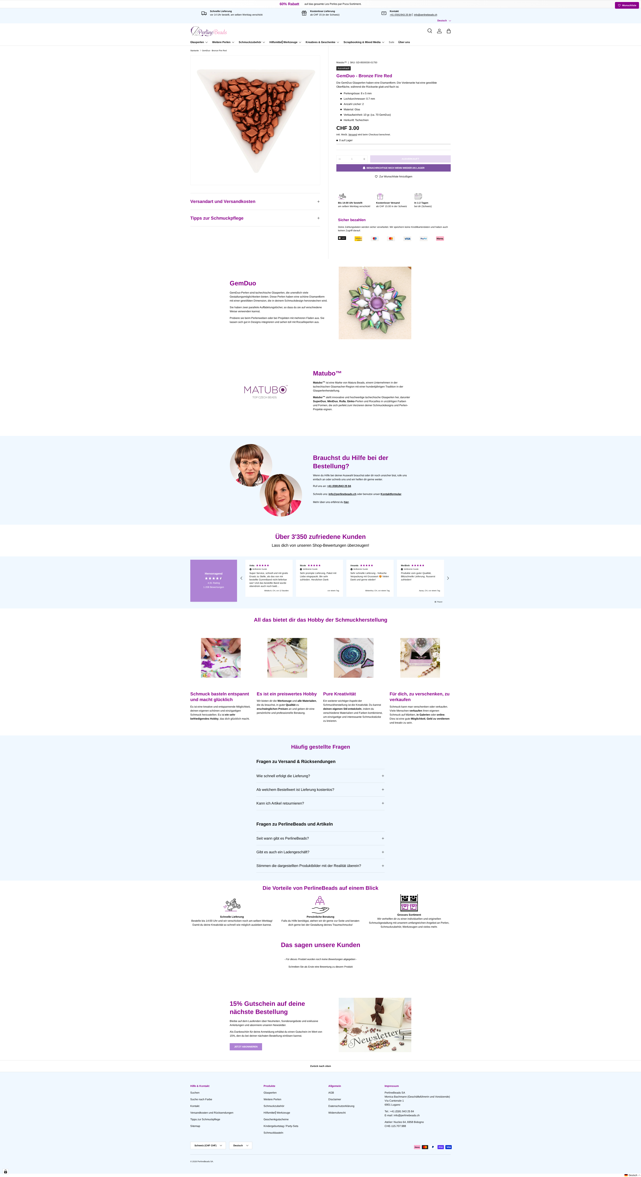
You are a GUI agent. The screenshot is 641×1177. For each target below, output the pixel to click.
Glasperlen (197, 42)
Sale (391, 42)
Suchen (194, 1092)
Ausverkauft (410, 159)
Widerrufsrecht (337, 1112)
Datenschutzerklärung (341, 1106)
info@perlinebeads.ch (425, 14)
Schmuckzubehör (250, 42)
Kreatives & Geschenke (320, 42)
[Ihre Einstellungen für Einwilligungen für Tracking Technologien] (5, 1171)
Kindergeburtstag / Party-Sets (281, 1126)
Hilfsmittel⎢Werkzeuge (283, 42)
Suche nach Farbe (201, 1099)
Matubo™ (341, 62)
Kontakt (194, 1106)
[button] (448, 31)
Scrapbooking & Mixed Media (362, 42)
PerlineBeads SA (205, 1161)
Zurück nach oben (320, 1066)
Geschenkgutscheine (276, 1119)
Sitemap (195, 1126)
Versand (352, 134)
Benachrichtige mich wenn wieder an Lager (395, 168)
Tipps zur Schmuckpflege (205, 1119)
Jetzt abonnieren (246, 1046)
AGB (331, 1092)
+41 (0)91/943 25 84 (400, 14)
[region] (344, 578)
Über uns (404, 42)
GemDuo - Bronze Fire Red (214, 50)
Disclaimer (334, 1099)
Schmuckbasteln (273, 1132)
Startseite (194, 50)
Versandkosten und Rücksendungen (211, 1112)
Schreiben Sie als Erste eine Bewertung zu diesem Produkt (320, 966)
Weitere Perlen (221, 42)
